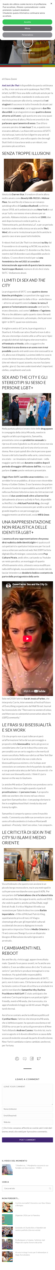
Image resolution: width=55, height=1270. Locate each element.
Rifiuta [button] (27, 28)
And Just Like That (10, 85)
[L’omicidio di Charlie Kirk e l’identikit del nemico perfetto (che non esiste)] (7, 1232)
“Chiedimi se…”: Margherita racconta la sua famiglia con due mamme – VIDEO (31, 1166)
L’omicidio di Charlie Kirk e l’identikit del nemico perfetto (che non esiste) (30, 1229)
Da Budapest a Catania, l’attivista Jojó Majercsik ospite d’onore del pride (30, 1241)
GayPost (28, 50)
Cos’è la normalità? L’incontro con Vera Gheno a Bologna (33, 1204)
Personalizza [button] (27, 35)
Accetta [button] (27, 22)
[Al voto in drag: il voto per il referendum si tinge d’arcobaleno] (7, 1256)
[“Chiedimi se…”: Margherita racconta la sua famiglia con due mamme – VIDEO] (7, 1169)
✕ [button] (51, 3)
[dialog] (27, 20)
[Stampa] (16, 1058)
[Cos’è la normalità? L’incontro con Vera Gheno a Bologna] (7, 1207)
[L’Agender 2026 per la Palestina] (7, 1219)
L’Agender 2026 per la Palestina (27, 1215)
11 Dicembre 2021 (27, 53)
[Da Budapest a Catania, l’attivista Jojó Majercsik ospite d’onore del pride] (7, 1244)
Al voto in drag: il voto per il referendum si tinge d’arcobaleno (31, 1253)
